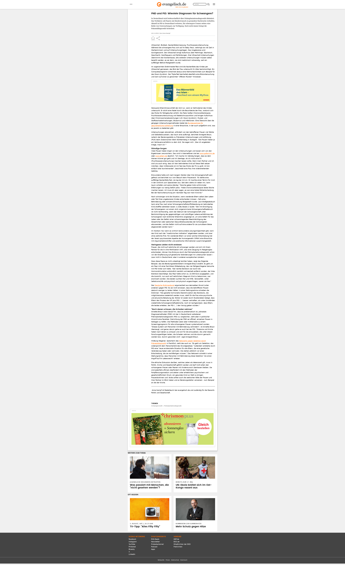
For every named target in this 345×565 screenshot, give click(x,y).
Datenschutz (175, 560)
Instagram (133, 542)
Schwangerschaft (156, 406)
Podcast (154, 547)
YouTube (132, 544)
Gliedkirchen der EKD (182, 544)
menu (131, 4)
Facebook (132, 539)
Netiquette (161, 560)
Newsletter (155, 542)
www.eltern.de (161, 156)
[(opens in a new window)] (183, 93)
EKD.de (176, 542)
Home (153, 38)
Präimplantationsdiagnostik (172, 406)
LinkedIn (132, 554)
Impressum (183, 560)
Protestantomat (157, 544)
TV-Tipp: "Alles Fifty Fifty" (145, 526)
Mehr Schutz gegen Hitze (191, 526)
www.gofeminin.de (207, 153)
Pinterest (132, 547)
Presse (168, 560)
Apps (153, 549)
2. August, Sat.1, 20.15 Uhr (141, 523)
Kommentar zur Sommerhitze (189, 523)
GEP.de (176, 539)
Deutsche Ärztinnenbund (164, 285)
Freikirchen (178, 547)
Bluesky (132, 549)
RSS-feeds (155, 539)
